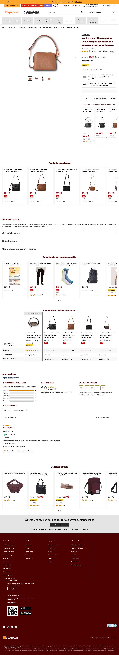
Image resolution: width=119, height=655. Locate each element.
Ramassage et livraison (8, 548)
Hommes (16, 21)
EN (114, 5)
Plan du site (74, 551)
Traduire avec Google (10, 443)
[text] (88, 141)
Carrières (50, 551)
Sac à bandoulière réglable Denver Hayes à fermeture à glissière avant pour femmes (98, 41)
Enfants (38, 21)
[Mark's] (41, 5)
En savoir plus (11, 602)
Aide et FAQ (6, 558)
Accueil (4, 27)
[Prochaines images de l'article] (74, 57)
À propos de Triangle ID (54, 555)
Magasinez (78, 2)
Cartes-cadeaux (113, 20)
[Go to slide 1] (30, 78)
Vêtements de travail (48, 20)
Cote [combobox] (5, 410)
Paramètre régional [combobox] (19, 410)
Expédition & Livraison (8, 551)
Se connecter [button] (59, 525)
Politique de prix (75, 558)
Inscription (12, 589)
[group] (10, 195)
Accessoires (69, 21)
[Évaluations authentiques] (11, 378)
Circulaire (5, 571)
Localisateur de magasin (9, 561)
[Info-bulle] (93, 61)
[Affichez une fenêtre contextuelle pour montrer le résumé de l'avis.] (42, 295)
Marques (103, 21)
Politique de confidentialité (77, 545)
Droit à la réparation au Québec (78, 565)
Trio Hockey (29, 555)
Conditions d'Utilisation (77, 548)
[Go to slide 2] (36, 78)
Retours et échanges (8, 555)
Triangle (28, 548)
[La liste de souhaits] (106, 12)
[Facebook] (4, 627)
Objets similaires (112, 52)
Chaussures (27, 21)
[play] (8, 2)
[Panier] (114, 12)
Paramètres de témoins (9, 578)
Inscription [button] (66, 5)
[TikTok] (15, 627)
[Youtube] (12, 627)
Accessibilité (74, 555)
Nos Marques (51, 548)
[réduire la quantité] (89, 98)
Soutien (75, 5)
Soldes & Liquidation (81, 20)
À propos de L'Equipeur (54, 545)
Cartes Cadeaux (7, 565)
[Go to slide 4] (49, 78)
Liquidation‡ (85, 65)
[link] (89, 51)
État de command (96, 12)
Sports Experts (29, 551)
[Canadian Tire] (25, 5)
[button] (82, 12)
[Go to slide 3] (43, 78)
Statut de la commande (8, 545)
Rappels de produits (8, 575)
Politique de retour (75, 561)
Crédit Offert (56, 5)
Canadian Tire (29, 545)
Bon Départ (51, 561)
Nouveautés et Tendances (92, 20)
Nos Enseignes (29, 558)
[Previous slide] (3, 2)
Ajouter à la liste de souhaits (106, 98)
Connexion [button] (108, 5)
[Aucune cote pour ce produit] (48, 350)
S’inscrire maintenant (81, 529)
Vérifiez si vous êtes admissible (99, 85)
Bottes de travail (59, 20)
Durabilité (50, 558)
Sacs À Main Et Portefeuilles (48, 27)
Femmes (6, 21)
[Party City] (48, 5)
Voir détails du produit (103, 52)
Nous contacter (7, 568)
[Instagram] (8, 627)
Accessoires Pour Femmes (28, 27)
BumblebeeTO (8, 431)
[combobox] (106, 417)
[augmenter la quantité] (83, 98)
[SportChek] (34, 5)
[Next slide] (116, 2)
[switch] (6, 344)
